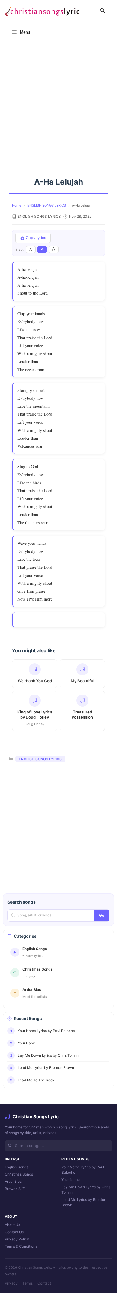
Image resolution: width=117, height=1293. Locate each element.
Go (101, 915)
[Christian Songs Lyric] (42, 11)
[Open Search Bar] (102, 11)
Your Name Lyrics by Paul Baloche (83, 1170)
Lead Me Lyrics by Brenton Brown (84, 1202)
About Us (12, 1224)
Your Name (71, 1179)
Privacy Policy (17, 1239)
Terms (27, 1283)
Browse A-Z (15, 1188)
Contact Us (14, 1232)
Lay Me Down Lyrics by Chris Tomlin (86, 1190)
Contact (44, 1283)
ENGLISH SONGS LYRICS (46, 205)
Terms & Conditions (21, 1246)
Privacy (11, 1283)
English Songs (16, 1167)
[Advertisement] (58, 104)
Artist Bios (13, 1181)
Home (16, 205)
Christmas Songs (19, 1174)
